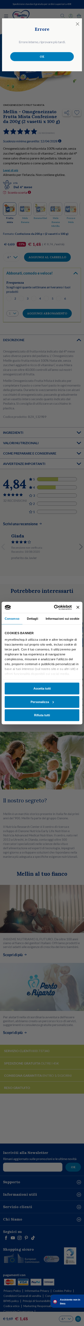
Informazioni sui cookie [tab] (62, 618)
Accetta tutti (42, 688)
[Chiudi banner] (77, 607)
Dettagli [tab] (32, 618)
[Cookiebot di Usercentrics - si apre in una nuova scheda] (54, 607)
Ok (42, 56)
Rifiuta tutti (42, 715)
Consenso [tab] (12, 618)
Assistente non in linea (70, 1301)
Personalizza (40, 701)
